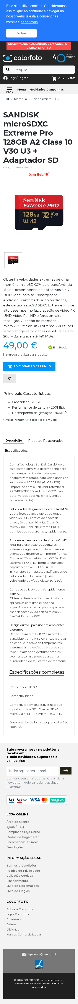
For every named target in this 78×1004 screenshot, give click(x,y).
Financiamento (17, 880)
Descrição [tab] (13, 440)
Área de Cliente (17, 821)
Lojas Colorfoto (17, 914)
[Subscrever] (66, 771)
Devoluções (15, 847)
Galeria (11, 924)
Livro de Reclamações (22, 885)
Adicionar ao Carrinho (32, 366)
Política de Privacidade (23, 870)
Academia (13, 919)
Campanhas (55, 89)
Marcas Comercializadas (24, 934)
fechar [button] (21, 33)
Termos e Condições (21, 865)
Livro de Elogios (18, 891)
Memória (20, 99)
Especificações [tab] (16, 451)
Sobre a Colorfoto (19, 909)
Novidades (37, 89)
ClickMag (13, 929)
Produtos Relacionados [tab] (45, 441)
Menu (21, 89)
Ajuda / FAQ (15, 827)
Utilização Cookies (19, 875)
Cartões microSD (43, 99)
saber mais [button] (29, 22)
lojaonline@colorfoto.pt (42, 954)
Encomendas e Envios (22, 842)
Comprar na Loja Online (23, 832)
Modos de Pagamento (22, 837)
